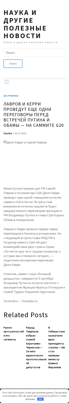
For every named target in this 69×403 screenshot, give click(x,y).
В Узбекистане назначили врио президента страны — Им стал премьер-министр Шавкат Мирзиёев (56, 347)
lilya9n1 (8, 133)
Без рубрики (11, 95)
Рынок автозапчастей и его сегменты (12, 333)
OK (40, 399)
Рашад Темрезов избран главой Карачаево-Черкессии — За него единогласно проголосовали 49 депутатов (34, 347)
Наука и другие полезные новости (25, 24)
